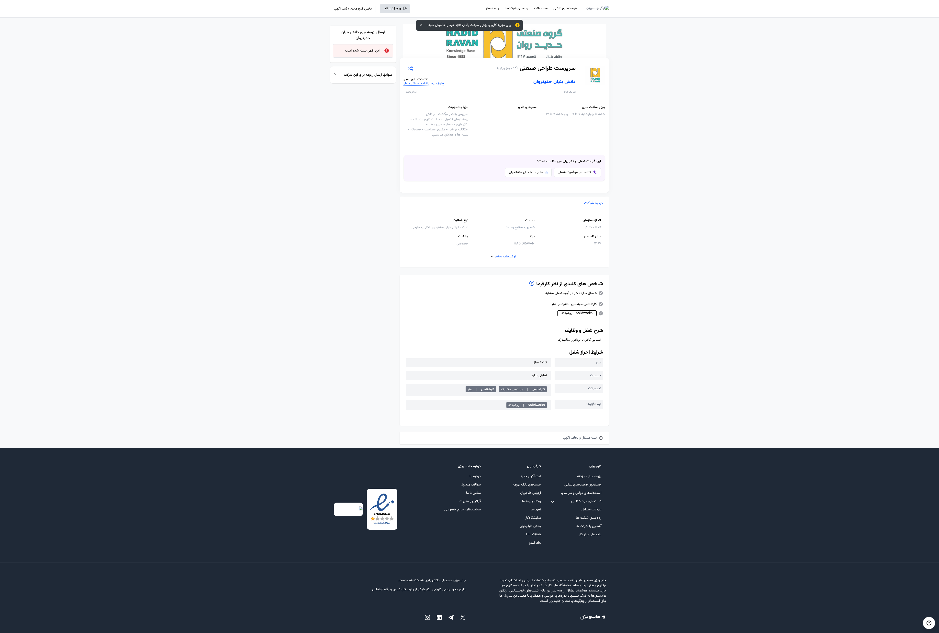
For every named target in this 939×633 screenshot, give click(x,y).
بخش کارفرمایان (530, 526)
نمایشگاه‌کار (533, 518)
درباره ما (475, 476)
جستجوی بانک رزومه (527, 484)
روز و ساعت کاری (593, 107)
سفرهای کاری (527, 107)
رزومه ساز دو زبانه (589, 476)
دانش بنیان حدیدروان (554, 82)
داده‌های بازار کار (590, 534)
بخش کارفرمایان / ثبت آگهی (353, 8)
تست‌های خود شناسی (586, 501)
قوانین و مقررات (470, 501)
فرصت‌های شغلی (565, 8)
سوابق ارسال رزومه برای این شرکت (368, 75)
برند (532, 236)
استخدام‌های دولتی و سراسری (581, 493)
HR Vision (533, 534)
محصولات (541, 8)
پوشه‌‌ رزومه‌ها (531, 501)
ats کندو (535, 543)
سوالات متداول (591, 509)
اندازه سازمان (591, 220)
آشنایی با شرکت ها (588, 526)
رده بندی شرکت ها (588, 518)
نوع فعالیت (460, 220)
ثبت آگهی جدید (530, 476)
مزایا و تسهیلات (458, 107)
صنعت (530, 220)
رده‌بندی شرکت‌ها (516, 8)
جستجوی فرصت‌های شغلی (582, 484)
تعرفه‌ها (535, 509)
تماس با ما (473, 493)
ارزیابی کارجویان (530, 493)
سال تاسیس (592, 236)
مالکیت (463, 236)
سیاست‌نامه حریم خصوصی (462, 509)
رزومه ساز (492, 8)
